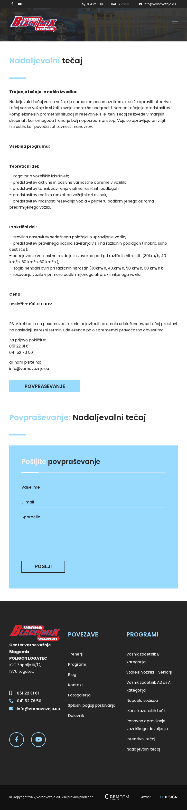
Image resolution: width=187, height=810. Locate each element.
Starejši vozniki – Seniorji (149, 672)
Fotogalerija (79, 695)
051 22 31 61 (95, 4)
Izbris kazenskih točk (146, 711)
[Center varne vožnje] (33, 24)
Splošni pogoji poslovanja (91, 705)
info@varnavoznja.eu (160, 4)
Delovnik (76, 715)
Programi (77, 664)
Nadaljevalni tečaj (143, 749)
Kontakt (75, 685)
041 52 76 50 (120, 4)
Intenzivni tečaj (140, 739)
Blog (72, 674)
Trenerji (75, 654)
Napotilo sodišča (142, 700)
